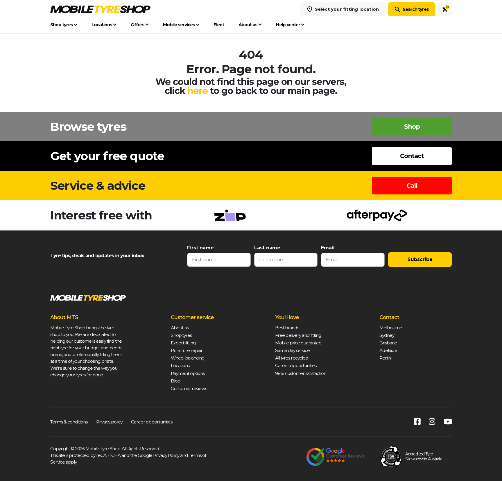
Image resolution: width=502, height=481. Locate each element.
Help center (288, 24)
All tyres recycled (291, 358)
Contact (412, 156)
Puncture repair (186, 350)
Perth (385, 358)
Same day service (292, 350)
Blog (175, 381)
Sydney (386, 335)
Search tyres (416, 9)
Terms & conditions (68, 422)
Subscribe (420, 259)
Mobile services (179, 24)
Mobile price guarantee (298, 343)
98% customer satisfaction (300, 373)
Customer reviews (189, 388)
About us (248, 24)
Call (411, 185)
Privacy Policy (166, 455)
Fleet (219, 24)
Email (328, 248)
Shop (412, 126)
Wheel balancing (187, 358)
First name (200, 248)
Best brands (287, 327)
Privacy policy (109, 422)
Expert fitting (183, 343)
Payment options (188, 373)
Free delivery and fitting (298, 335)
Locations (102, 24)
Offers (138, 24)
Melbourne (390, 327)
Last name (267, 248)
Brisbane (388, 343)
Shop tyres (62, 24)
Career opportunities (295, 365)
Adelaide (388, 350)
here (197, 90)
